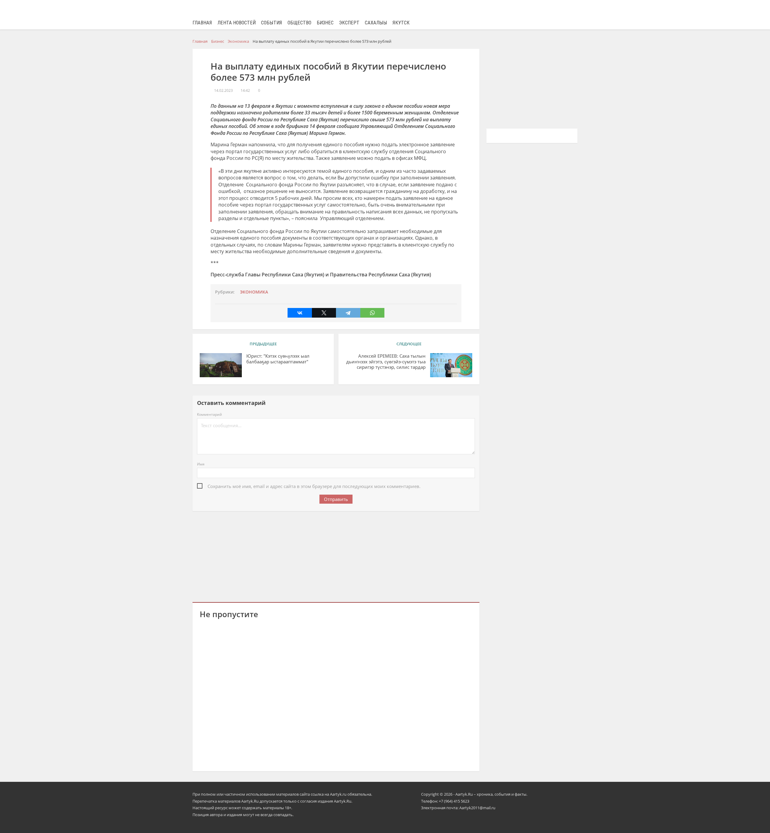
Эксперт (349, 23)
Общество (299, 23)
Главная (202, 23)
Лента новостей (236, 23)
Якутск (401, 23)
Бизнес (325, 23)
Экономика (254, 292)
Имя (201, 464)
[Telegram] (348, 313)
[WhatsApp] (372, 313)
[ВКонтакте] (300, 313)
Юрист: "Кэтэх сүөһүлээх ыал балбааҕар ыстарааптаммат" (278, 359)
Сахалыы (376, 23)
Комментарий (209, 414)
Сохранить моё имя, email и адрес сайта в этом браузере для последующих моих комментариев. (314, 486)
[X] (324, 313)
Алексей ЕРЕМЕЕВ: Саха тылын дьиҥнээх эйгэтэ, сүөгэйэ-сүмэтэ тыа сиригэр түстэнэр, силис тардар (386, 361)
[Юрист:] (221, 365)
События (271, 23)
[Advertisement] (335, 555)
